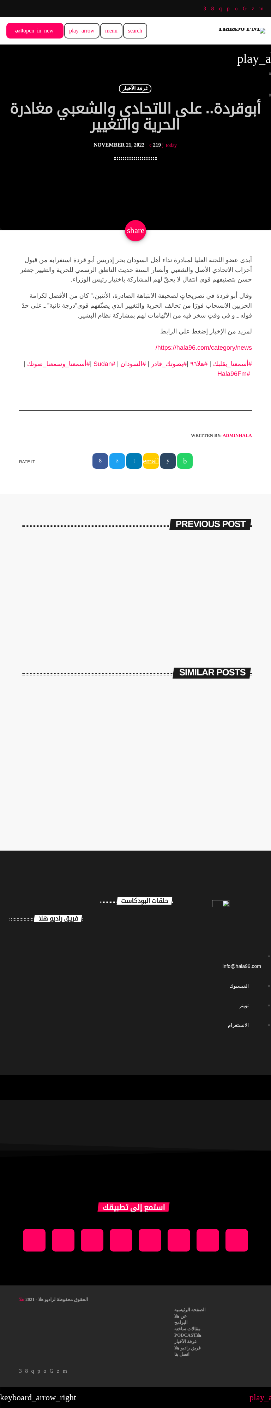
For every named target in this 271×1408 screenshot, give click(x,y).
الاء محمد (58, 994)
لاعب (34, 31)
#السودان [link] (133, 363)
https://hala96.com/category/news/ (204, 347)
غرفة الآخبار (135, 88)
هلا (21, 1299)
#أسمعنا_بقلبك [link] (232, 363)
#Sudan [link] (104, 363)
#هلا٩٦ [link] (199, 363)
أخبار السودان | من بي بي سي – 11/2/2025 (83, 789)
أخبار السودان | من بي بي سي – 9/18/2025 (203, 789)
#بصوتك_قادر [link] (169, 363)
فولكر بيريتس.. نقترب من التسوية (171, 573)
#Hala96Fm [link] (233, 373)
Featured (109, 771)
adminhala (237, 435)
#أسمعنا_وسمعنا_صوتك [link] (58, 363)
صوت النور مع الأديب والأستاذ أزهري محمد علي (149, 980)
